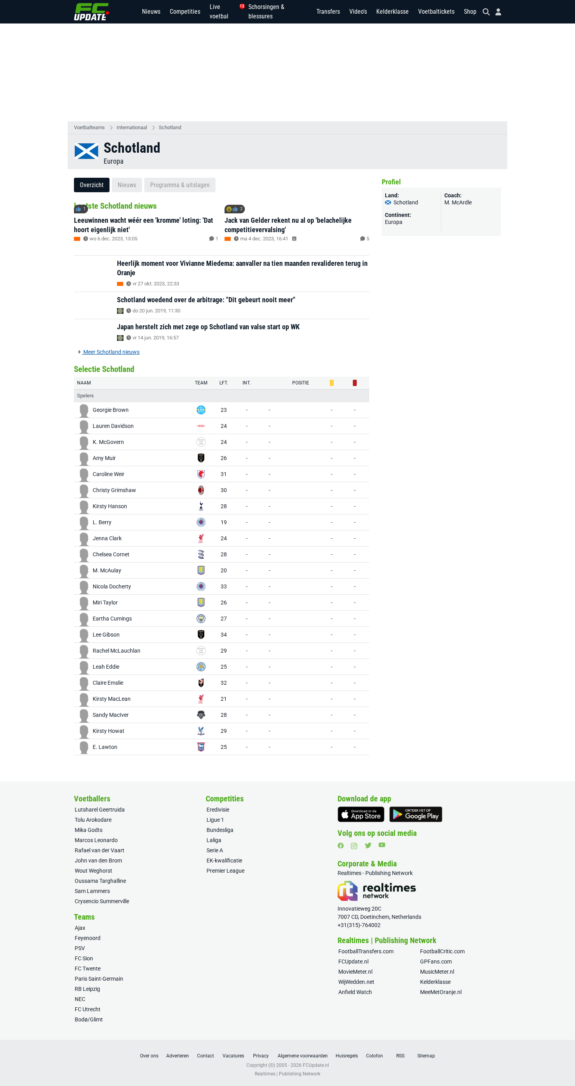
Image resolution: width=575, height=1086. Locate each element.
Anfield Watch (355, 992)
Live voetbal (224, 11)
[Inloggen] (495, 12)
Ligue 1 (215, 820)
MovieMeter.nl (355, 972)
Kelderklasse (392, 11)
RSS (400, 1056)
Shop (470, 11)
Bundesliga (220, 830)
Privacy (261, 1056)
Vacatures (233, 1056)
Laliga (214, 840)
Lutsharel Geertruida (100, 809)
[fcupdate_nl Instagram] (354, 846)
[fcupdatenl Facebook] (340, 845)
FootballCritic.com (442, 951)
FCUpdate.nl (353, 961)
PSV (80, 948)
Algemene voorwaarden (303, 1056)
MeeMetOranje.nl (441, 992)
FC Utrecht (88, 1009)
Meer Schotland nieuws (111, 352)
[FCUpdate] (91, 11)
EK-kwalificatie (224, 860)
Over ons (149, 1056)
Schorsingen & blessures (266, 11)
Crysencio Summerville (102, 901)
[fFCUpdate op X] (368, 845)
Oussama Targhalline (100, 881)
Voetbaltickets (436, 11)
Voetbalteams (89, 127)
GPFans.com (436, 961)
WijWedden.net (356, 982)
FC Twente (88, 968)
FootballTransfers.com (366, 951)
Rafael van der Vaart (99, 850)
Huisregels (347, 1056)
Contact (205, 1056)
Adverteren (177, 1056)
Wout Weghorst (93, 871)
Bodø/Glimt (89, 1019)
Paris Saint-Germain (99, 979)
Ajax (80, 928)
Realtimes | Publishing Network (287, 1074)
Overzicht (92, 185)
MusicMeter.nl (437, 972)
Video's (358, 11)
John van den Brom (98, 860)
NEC (80, 999)
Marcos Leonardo (96, 840)
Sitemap (426, 1056)
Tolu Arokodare (93, 820)
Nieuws (151, 11)
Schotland (170, 127)
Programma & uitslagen (180, 185)
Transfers (328, 11)
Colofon (374, 1056)
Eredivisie (218, 809)
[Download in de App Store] (361, 814)
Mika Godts (88, 830)
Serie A (215, 850)
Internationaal (132, 127)
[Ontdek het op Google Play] (415, 814)
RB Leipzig (87, 989)
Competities (185, 11)
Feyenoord (88, 938)
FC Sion (84, 958)
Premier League (225, 871)
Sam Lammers (92, 891)
